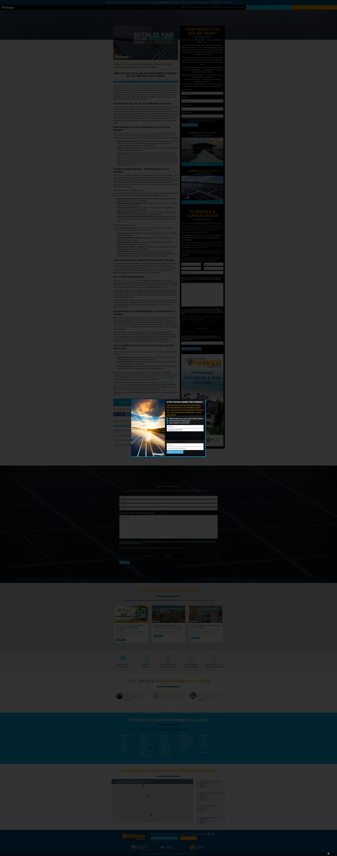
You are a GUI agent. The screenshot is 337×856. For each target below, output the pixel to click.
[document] (168, 428)
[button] (202, 402)
